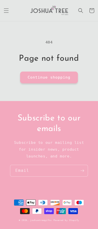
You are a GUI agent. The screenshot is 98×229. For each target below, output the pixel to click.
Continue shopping (49, 77)
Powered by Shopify (66, 220)
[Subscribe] (82, 171)
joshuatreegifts (41, 220)
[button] (6, 10)
